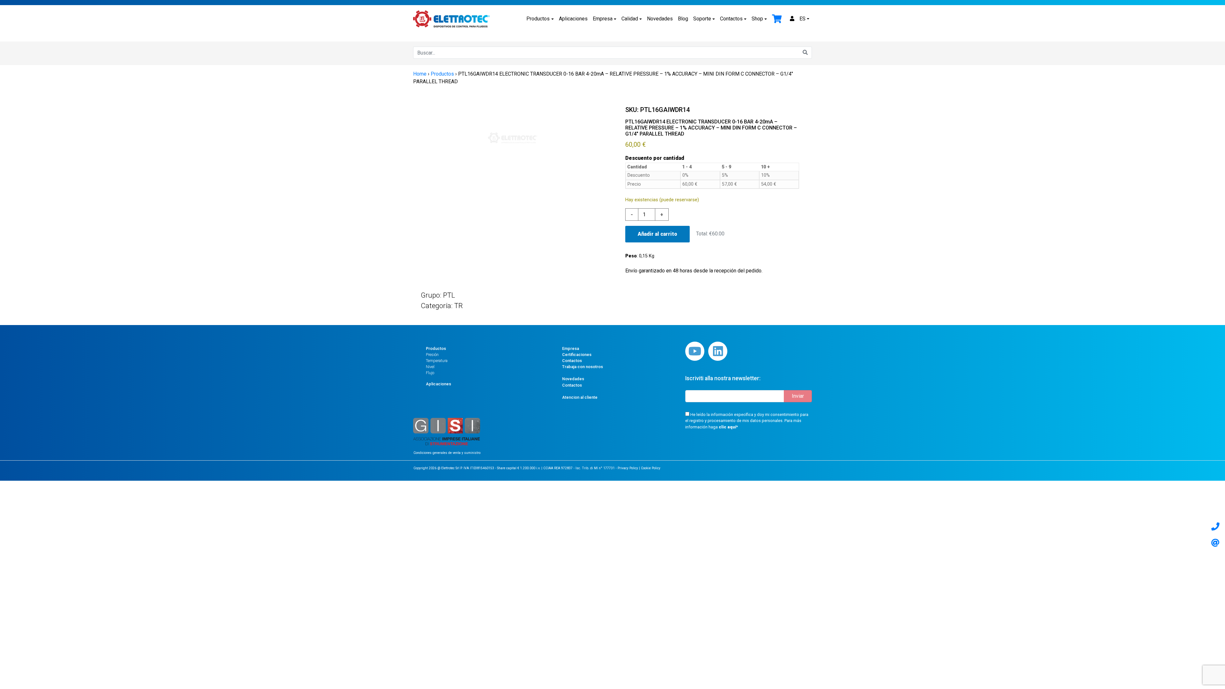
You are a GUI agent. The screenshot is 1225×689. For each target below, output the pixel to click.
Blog (683, 19)
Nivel (430, 366)
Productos (538, 19)
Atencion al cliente (580, 397)
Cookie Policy (650, 468)
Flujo (430, 372)
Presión (432, 354)
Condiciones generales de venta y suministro (446, 453)
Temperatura (437, 360)
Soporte (702, 19)
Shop (757, 19)
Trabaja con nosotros (582, 366)
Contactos (731, 19)
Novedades (660, 19)
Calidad (629, 19)
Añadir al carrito (657, 234)
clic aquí (727, 427)
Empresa (602, 19)
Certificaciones (576, 354)
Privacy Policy (628, 468)
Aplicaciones (573, 19)
